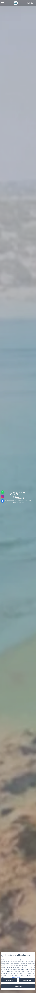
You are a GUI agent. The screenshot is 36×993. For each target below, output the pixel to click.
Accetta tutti (27, 980)
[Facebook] (2, 501)
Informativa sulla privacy (13, 977)
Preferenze (18, 986)
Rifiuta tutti (9, 980)
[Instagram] (2, 496)
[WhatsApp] (2, 492)
